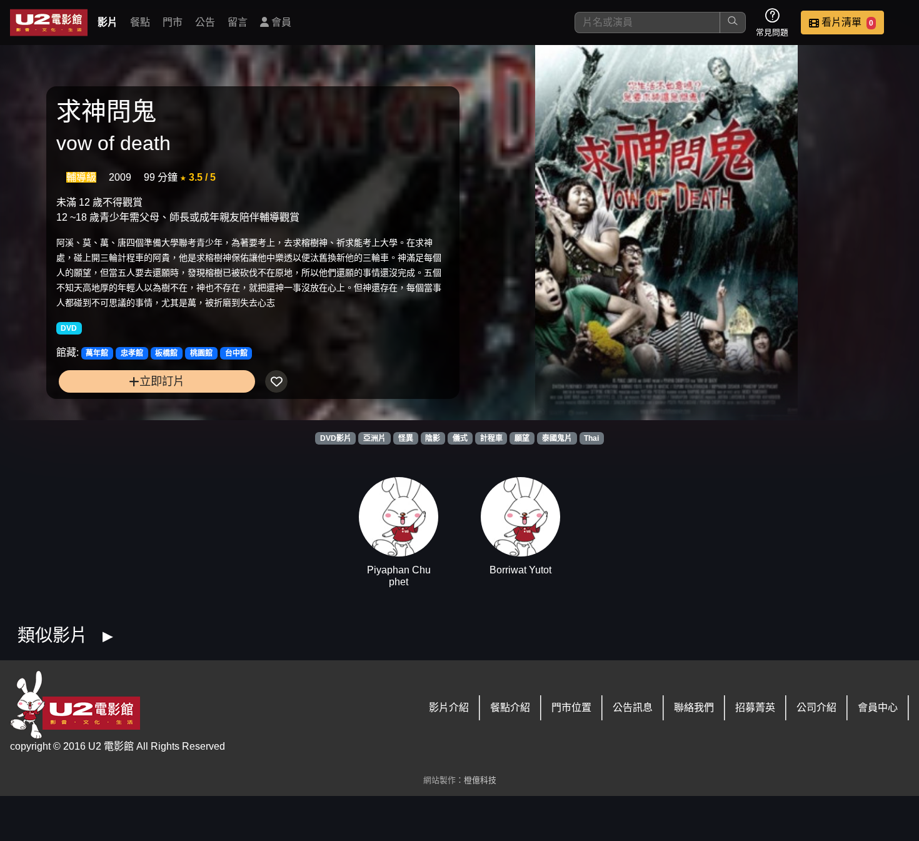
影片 (108, 22)
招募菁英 (755, 707)
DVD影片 (335, 438)
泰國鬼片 (557, 438)
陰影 (432, 438)
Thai (591, 438)
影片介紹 (449, 707)
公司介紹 (816, 707)
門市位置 (571, 707)
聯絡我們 (694, 707)
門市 (173, 22)
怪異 (405, 438)
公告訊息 (633, 707)
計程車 (491, 438)
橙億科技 (480, 780)
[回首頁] (49, 22)
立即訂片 (161, 381)
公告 (205, 22)
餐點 (140, 22)
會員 (280, 22)
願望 (522, 438)
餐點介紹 (510, 707)
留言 (238, 22)
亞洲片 (374, 438)
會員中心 (878, 707)
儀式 (460, 438)
